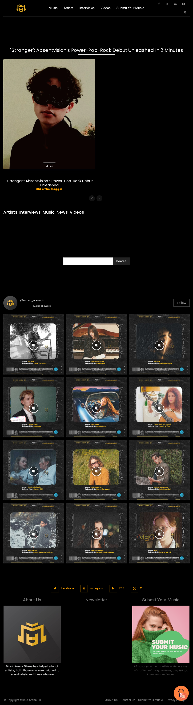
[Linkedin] (175, 4)
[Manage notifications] (183, 696)
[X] (184, 12)
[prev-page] (92, 198)
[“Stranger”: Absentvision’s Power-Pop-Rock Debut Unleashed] (49, 114)
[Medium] (183, 4)
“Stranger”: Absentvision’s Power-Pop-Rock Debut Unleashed (49, 182)
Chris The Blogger (49, 189)
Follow (181, 303)
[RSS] (113, 589)
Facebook (67, 588)
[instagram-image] (33, 344)
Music (49, 166)
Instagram (96, 588)
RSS (122, 588)
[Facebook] (158, 4)
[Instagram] (167, 4)
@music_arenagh (32, 300)
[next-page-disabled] (99, 198)
